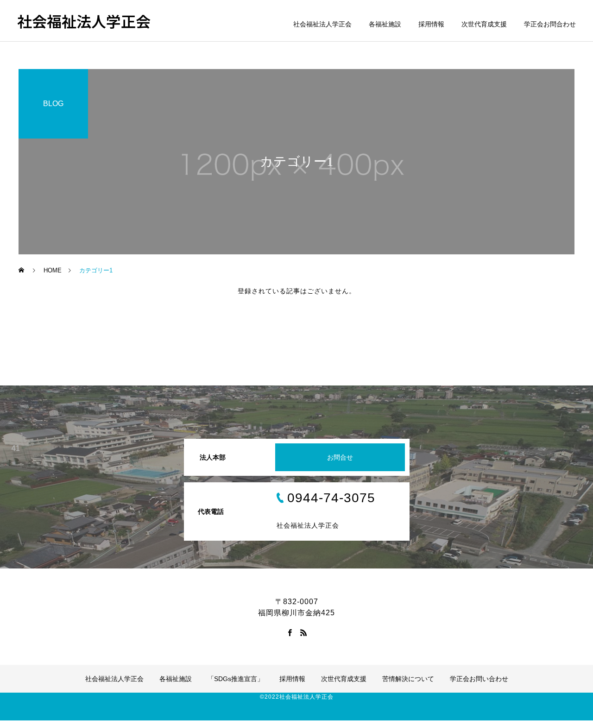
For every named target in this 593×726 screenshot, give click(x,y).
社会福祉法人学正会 (322, 24)
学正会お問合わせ (550, 24)
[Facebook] (289, 632)
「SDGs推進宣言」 (236, 678)
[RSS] (303, 632)
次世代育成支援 (484, 24)
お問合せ (340, 457)
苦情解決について (408, 678)
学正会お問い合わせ (479, 678)
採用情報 (431, 24)
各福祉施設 (385, 24)
